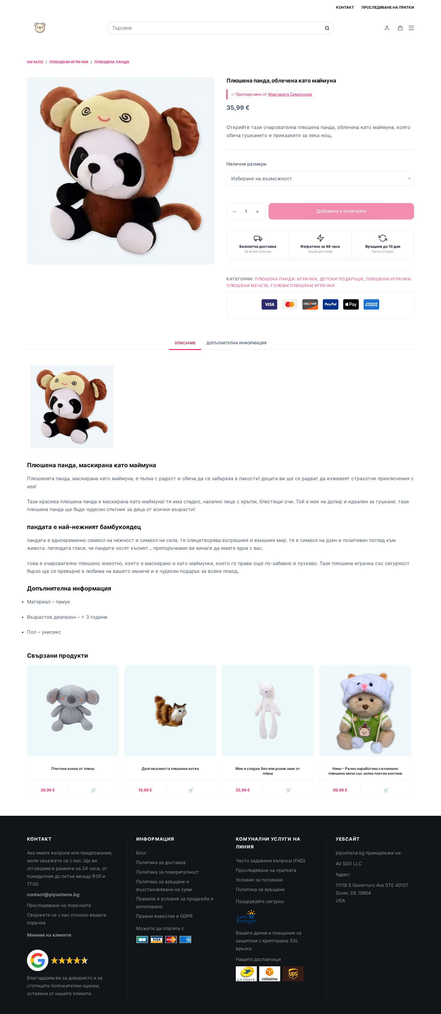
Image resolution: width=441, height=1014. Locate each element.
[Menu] (411, 28)
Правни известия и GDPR (164, 916)
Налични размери (246, 164)
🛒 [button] (93, 790)
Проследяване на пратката (266, 870)
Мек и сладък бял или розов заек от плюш (268, 771)
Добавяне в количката (341, 211)
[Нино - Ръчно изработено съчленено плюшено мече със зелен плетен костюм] (365, 710)
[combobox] (216, 28)
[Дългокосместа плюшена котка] (170, 710)
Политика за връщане (260, 889)
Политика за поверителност (167, 872)
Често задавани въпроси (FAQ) (270, 860)
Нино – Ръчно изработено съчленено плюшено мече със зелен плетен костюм (365, 771)
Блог (141, 853)
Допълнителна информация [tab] (236, 343)
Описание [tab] (185, 343)
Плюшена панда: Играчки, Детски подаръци (309, 279)
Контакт (345, 7)
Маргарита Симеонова (290, 94)
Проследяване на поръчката (59, 905)
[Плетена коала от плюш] (72, 710)
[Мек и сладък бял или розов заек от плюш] (268, 710)
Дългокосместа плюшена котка (170, 768)
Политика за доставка (161, 862)
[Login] (387, 28)
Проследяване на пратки (388, 7)
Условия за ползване (259, 880)
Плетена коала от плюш (72, 768)
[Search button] (327, 28)
